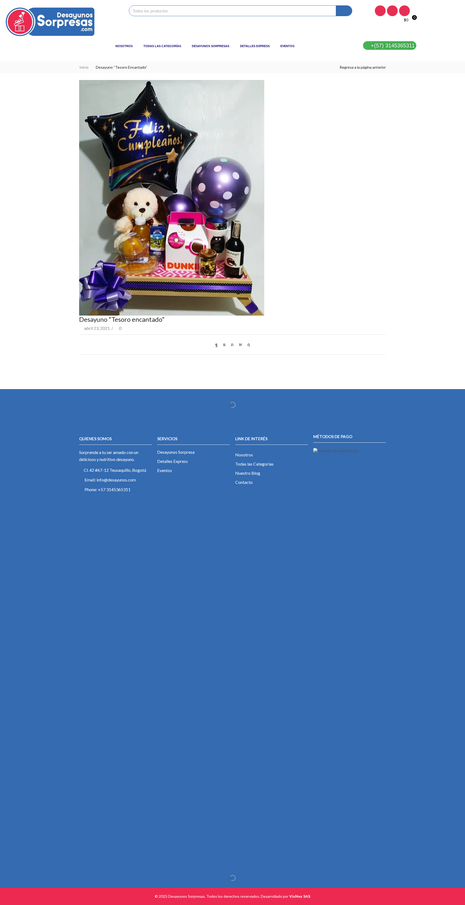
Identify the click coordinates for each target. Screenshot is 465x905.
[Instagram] (392, 10)
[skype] (247, 344)
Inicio (84, 67)
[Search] (344, 11)
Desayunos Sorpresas (210, 46)
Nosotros (124, 46)
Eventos (287, 46)
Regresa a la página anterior (363, 67)
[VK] (224, 344)
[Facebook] (380, 10)
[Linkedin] (404, 10)
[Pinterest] (232, 344)
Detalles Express (255, 46)
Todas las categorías (162, 46)
